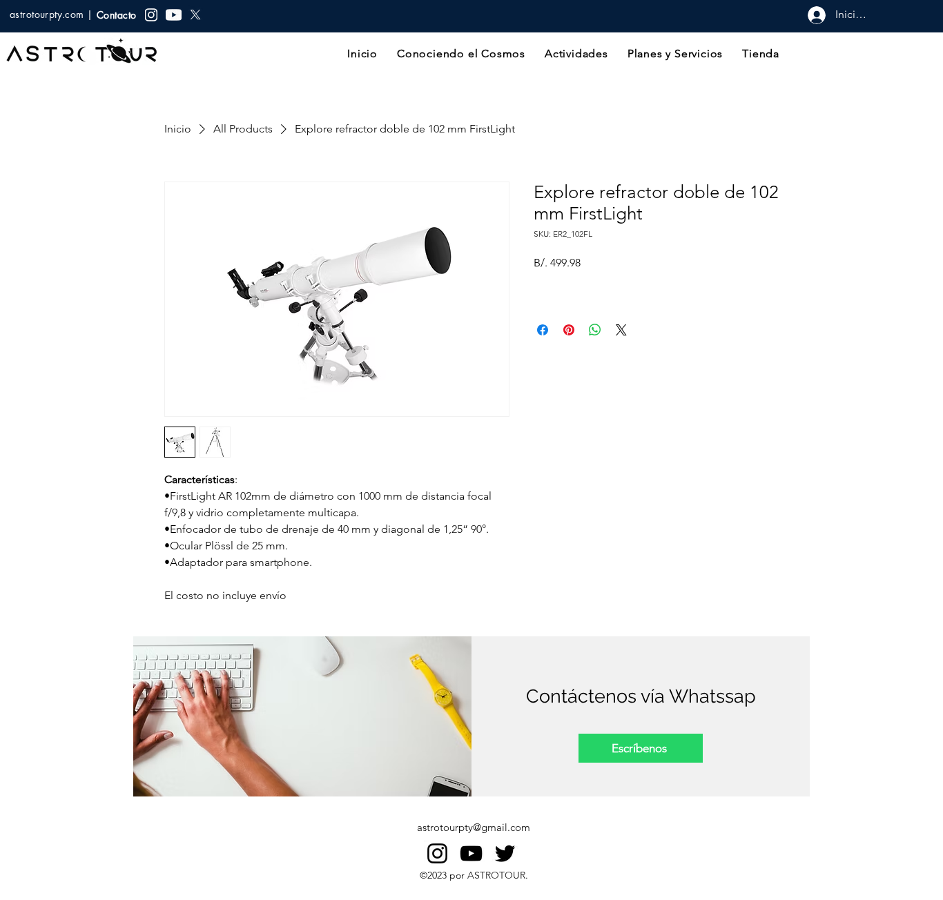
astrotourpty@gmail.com (473, 827)
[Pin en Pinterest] (569, 330)
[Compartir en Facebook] (542, 330)
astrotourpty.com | (53, 14)
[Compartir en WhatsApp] (595, 330)
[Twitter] (505, 853)
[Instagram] (437, 853)
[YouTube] (471, 853)
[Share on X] (621, 330)
